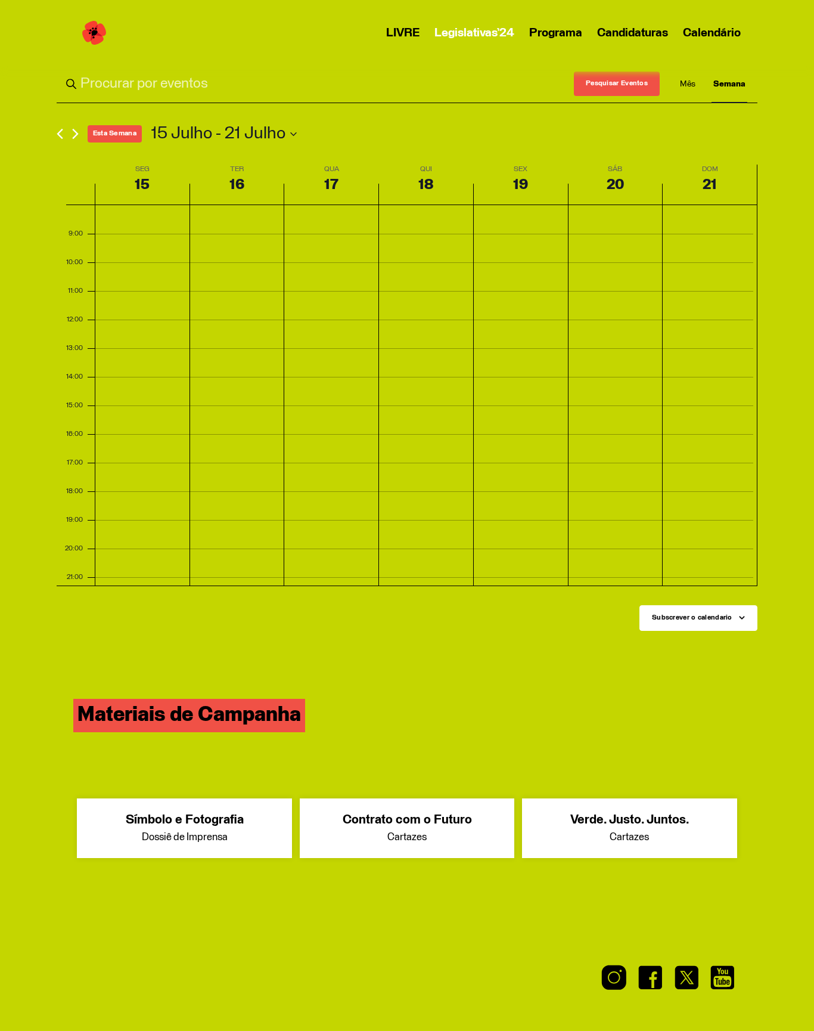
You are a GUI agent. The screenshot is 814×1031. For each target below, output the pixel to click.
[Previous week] (60, 134)
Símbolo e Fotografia (185, 828)
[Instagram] (614, 981)
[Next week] (75, 134)
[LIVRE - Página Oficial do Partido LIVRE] (94, 33)
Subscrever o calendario (692, 617)
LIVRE (403, 33)
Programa (555, 33)
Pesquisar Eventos (617, 83)
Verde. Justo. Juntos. (629, 828)
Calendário (712, 33)
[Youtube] (722, 981)
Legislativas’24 (474, 33)
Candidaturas (632, 33)
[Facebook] (650, 981)
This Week (115, 133)
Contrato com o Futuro (407, 828)
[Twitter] (687, 981)
